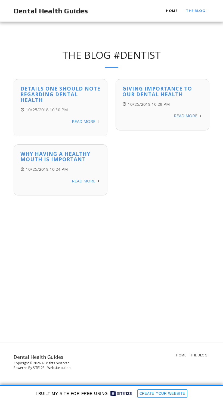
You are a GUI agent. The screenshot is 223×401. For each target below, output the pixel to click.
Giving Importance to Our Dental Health (157, 91)
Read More (84, 121)
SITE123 (39, 367)
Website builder (59, 367)
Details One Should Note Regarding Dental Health (60, 94)
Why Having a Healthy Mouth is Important (55, 156)
